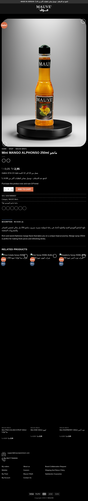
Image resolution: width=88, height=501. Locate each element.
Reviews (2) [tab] (18, 222)
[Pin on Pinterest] (20, 208)
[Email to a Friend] (16, 208)
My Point (5, 474)
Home (4, 149)
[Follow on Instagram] (79, 467)
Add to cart (24, 189)
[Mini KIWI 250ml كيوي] (44, 340)
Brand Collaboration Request (55, 466)
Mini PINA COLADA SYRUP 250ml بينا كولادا (14, 431)
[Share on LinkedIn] (24, 208)
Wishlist (4, 470)
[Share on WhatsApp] (4, 208)
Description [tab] (7, 222)
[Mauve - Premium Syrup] (44, 8)
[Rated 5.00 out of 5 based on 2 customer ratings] (44, 165)
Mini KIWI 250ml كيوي (38, 430)
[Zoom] (5, 144)
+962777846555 (12, 458)
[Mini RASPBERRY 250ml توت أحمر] (73, 340)
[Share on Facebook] (8, 208)
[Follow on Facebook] (76, 467)
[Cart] (85, 8)
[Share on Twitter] (12, 208)
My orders (5, 466)
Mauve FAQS (28, 474)
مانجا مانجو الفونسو (11, 203)
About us (26, 466)
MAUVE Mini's (21, 149)
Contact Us (27, 478)
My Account (6, 478)
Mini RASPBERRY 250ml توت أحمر (72, 430)
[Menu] (3, 8)
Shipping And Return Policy (55, 470)
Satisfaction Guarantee (53, 474)
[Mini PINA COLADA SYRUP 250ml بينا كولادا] (15, 340)
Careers (26, 470)
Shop (11, 149)
